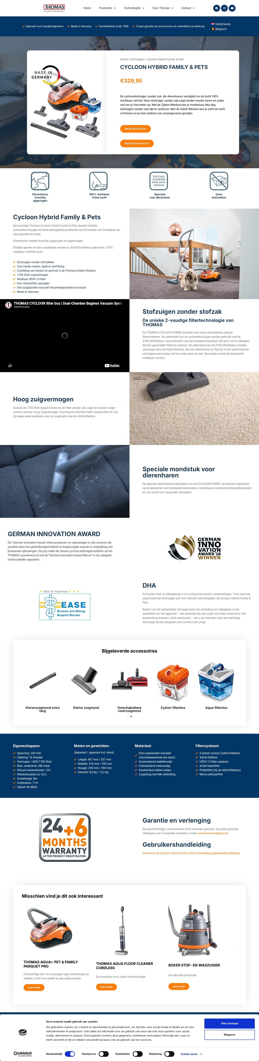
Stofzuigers (137, 59)
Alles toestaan (229, 1023)
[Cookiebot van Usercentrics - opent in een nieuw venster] (22, 1054)
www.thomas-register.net (213, 833)
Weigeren (229, 1034)
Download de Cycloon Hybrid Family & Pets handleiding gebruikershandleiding (191, 853)
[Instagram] (224, 8)
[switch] (104, 1054)
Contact (186, 8)
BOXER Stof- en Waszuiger (194, 965)
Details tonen (189, 1054)
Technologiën (132, 8)
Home (87, 8)
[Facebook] (216, 8)
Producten (105, 8)
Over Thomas (161, 8)
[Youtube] (232, 8)
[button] (24, 684)
